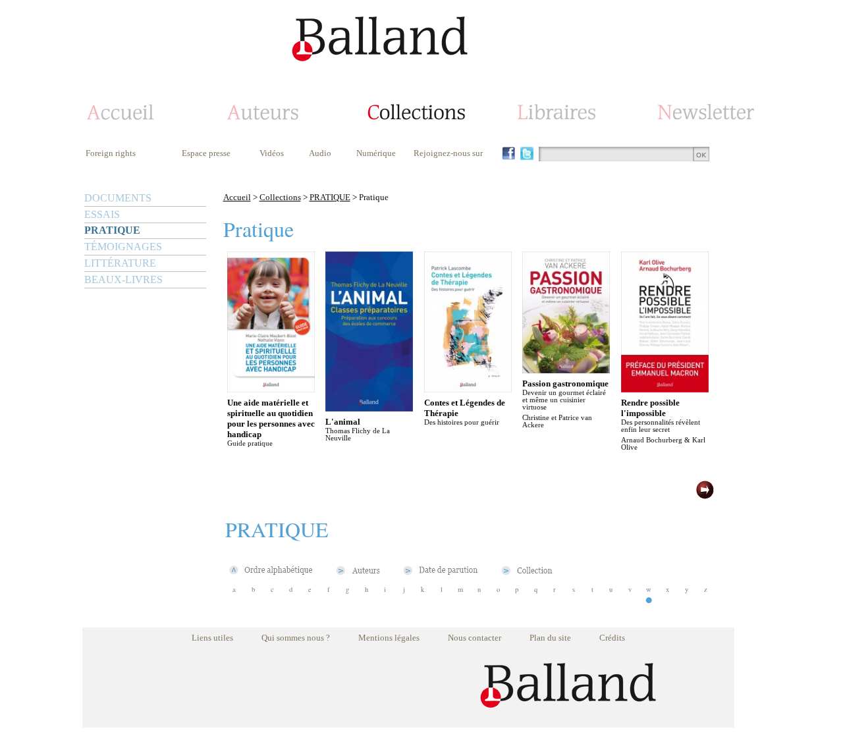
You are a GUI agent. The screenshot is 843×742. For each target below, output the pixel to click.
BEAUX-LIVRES (123, 279)
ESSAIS (102, 214)
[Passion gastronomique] (566, 369)
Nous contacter (474, 638)
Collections (280, 197)
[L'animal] (369, 407)
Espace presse (206, 153)
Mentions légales (389, 638)
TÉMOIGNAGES (123, 246)
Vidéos (271, 153)
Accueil (237, 197)
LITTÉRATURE (120, 263)
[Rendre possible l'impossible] (665, 388)
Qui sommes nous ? (295, 638)
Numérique (376, 153)
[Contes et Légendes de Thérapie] (468, 388)
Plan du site (550, 638)
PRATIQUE (112, 230)
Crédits (612, 638)
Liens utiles (212, 638)
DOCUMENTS (117, 197)
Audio (320, 153)
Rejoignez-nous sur (448, 153)
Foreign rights (111, 153)
